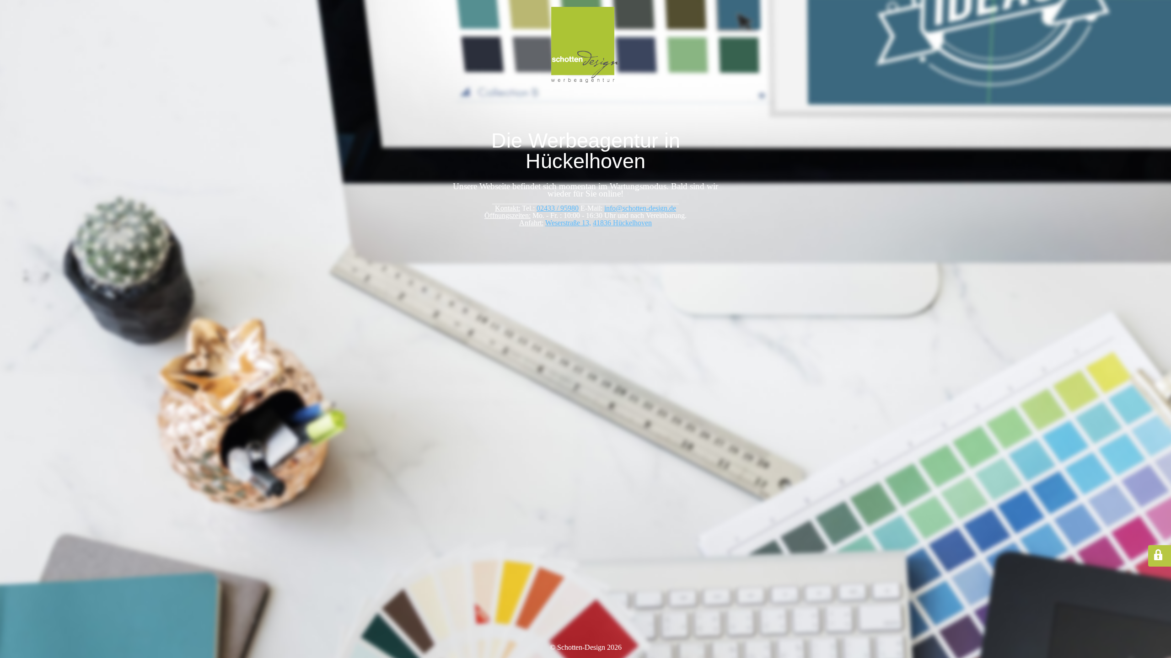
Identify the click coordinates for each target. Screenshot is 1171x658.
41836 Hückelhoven (622, 223)
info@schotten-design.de (640, 208)
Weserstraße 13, (568, 223)
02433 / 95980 (558, 208)
